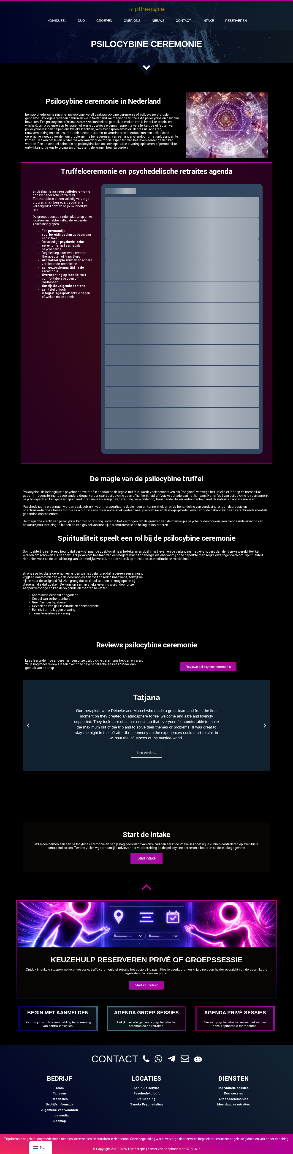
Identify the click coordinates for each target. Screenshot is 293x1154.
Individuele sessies (233, 1088)
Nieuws (158, 20)
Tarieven (59, 1093)
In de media (60, 1115)
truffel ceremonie (79, 122)
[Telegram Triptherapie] (171, 1058)
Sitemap (59, 1121)
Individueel (56, 20)
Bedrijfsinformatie (59, 1104)
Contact (183, 20)
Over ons (132, 20)
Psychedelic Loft (146, 1093)
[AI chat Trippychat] (198, 1059)
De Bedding (146, 1099)
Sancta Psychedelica (146, 1104)
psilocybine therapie (154, 114)
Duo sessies (233, 1093)
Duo (81, 20)
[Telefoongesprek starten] (146, 1058)
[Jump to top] (146, 887)
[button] (28, 725)
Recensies (60, 1099)
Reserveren (236, 20)
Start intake (146, 858)
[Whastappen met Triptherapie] (158, 1058)
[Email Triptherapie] (185, 1058)
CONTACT (114, 1058)
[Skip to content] (146, 67)
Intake (208, 20)
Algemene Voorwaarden (59, 1110)
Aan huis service (146, 1088)
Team (59, 1088)
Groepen (104, 20)
